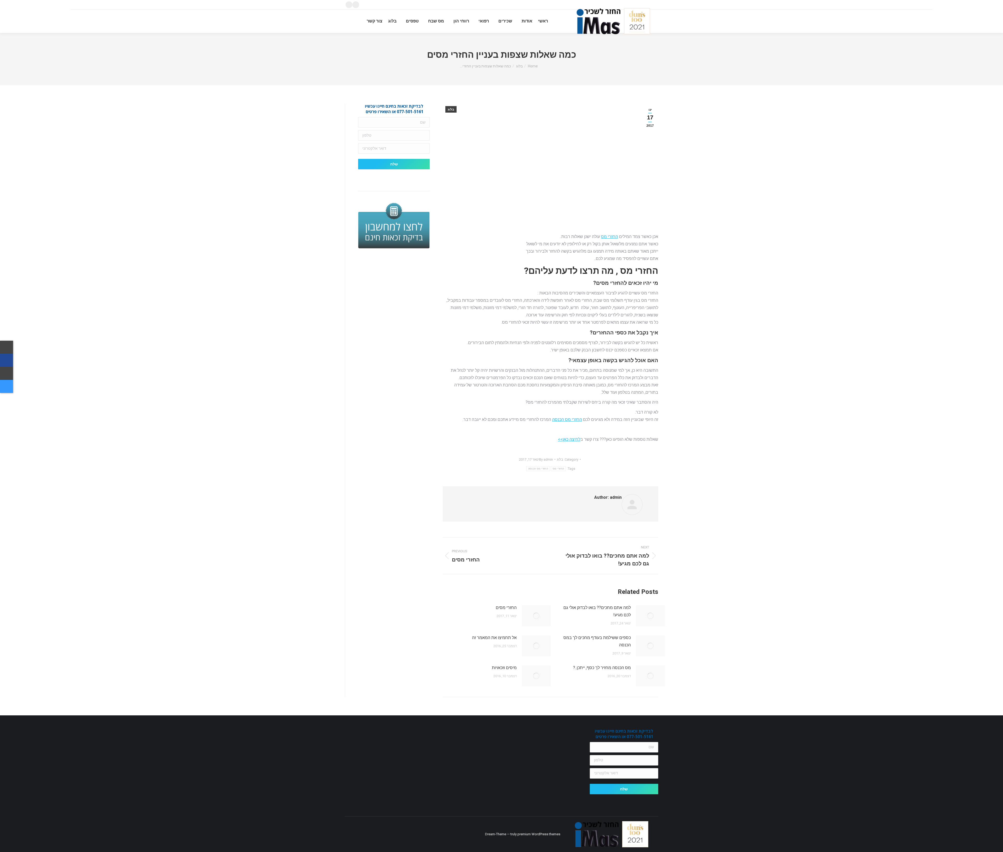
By (546, 459)
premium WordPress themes (538, 834)
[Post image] (650, 615)
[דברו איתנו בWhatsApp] (6, 373)
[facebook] (6, 360)
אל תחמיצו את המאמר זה (494, 637)
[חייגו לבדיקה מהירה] (6, 347)
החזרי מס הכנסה (567, 419)
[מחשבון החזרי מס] (6, 386)
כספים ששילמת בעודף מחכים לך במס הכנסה (597, 641)
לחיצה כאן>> (569, 439)
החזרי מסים (506, 607)
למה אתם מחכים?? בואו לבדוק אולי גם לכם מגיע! (597, 611)
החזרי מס (609, 236)
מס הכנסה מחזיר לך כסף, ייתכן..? (602, 667)
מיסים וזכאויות (504, 667)
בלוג (451, 109)
